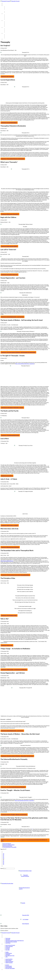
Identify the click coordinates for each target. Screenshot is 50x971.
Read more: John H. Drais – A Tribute (9, 525)
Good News (7, 12)
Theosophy (7, 7)
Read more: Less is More (6, 475)
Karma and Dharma (7, 843)
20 (3, 854)
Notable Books (8, 22)
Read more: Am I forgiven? (7, 76)
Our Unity (7, 19)
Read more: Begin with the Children (9, 246)
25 (3, 860)
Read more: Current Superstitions (9, 122)
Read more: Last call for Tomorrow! (9, 274)
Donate (4, 39)
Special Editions (8, 36)
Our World (7, 17)
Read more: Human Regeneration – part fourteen (12, 316)
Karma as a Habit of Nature (8, 844)
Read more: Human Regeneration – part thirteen (12, 730)
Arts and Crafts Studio (10, 37)
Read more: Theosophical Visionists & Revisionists (12, 158)
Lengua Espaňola (8, 28)
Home (4, 3)
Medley (7, 21)
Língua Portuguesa (9, 31)
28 (3, 864)
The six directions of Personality (9, 847)
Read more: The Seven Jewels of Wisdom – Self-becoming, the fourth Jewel (18, 352)
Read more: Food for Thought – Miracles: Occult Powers (14, 814)
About (4, 4)
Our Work (7, 18)
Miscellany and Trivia (9, 25)
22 (3, 857)
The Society (7, 6)
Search (1, 868)
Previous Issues (8, 35)
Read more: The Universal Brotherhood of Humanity (13, 787)
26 (3, 861)
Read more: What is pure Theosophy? (9, 214)
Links (6, 26)
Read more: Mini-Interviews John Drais (10, 547)
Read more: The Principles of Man (9, 615)
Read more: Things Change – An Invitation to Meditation (14, 669)
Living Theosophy (9, 15)
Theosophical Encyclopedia (11, 11)
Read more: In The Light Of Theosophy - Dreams (12, 407)
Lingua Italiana (8, 29)
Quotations (7, 24)
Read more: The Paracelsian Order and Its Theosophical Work (15, 575)
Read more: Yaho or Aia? (6, 645)
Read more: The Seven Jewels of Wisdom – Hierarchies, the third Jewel (17, 756)
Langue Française (8, 32)
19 (3, 853)
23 (3, 858)
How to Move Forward (10, 14)
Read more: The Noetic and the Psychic (10, 435)
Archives (5, 33)
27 (3, 862)
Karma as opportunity (7, 845)
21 (3, 855)
